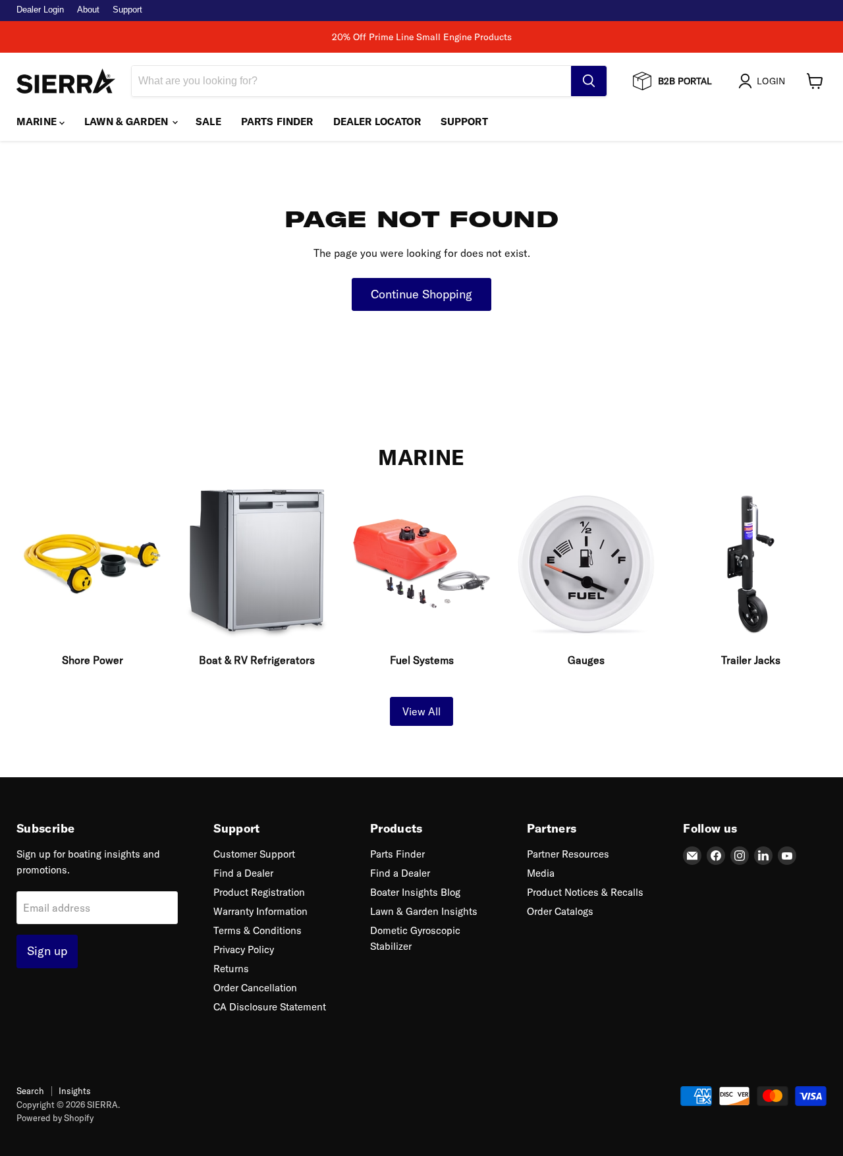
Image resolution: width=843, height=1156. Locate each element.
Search (30, 1091)
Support (127, 9)
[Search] (589, 81)
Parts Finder (277, 121)
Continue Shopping (421, 294)
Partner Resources (568, 854)
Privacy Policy (243, 949)
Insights (75, 1091)
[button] (764, 81)
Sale (208, 121)
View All (421, 711)
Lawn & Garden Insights (423, 911)
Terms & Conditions (257, 930)
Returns (231, 968)
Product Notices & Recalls (585, 892)
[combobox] (351, 81)
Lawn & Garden (127, 121)
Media (541, 873)
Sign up (47, 950)
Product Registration (259, 892)
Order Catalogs (560, 911)
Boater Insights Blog (415, 892)
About (88, 9)
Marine (37, 121)
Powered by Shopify (55, 1118)
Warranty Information (260, 911)
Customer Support (254, 854)
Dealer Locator (377, 121)
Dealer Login (40, 9)
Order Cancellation (255, 987)
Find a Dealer (243, 873)
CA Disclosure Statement (269, 1007)
